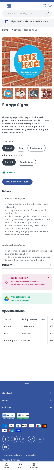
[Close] (48, 277)
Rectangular (36, 148)
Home (5, 30)
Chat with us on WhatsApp (48, 464)
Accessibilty (31, 455)
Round (8, 148)
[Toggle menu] (4, 5)
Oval (21, 148)
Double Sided (26, 162)
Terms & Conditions (12, 455)
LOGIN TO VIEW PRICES (17, 181)
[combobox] (27, 13)
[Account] (44, 5)
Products (16, 30)
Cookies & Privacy (11, 460)
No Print (9, 162)
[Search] (48, 13)
